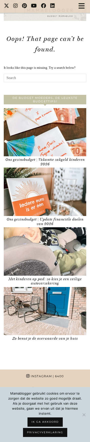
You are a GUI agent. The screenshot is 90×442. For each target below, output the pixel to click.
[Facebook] (43, 6)
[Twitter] (6, 6)
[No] (83, 414)
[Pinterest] (24, 6)
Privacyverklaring (45, 432)
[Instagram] (15, 6)
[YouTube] (34, 6)
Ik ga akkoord (45, 421)
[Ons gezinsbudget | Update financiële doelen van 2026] (45, 192)
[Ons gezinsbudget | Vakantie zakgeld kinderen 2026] (45, 132)
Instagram (47, 376)
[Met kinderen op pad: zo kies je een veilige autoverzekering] (45, 251)
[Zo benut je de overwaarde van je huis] (45, 311)
